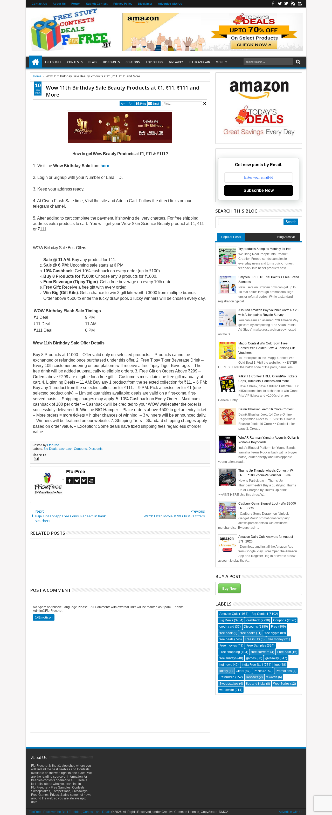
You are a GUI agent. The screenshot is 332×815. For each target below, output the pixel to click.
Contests (75, 62)
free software (260, 652)
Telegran (286, 4)
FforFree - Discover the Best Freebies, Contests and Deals (69, 812)
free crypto (272, 633)
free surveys (228, 658)
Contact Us (39, 3)
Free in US (252, 639)
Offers (240, 671)
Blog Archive (286, 237)
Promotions (284, 671)
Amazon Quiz (228, 614)
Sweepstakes (228, 683)
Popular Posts (231, 237)
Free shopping (229, 652)
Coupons (133, 62)
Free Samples (256, 645)
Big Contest (260, 614)
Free (274, 626)
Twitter (279, 4)
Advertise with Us (170, 3)
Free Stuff (53, 62)
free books (247, 633)
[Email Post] (35, 459)
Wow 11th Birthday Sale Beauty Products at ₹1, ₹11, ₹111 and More (122, 91)
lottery (223, 671)
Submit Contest (97, 3)
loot (277, 665)
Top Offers (154, 62)
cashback (65, 449)
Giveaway (176, 62)
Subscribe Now (259, 190)
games (251, 658)
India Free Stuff (252, 665)
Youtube (299, 4)
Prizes (258, 671)
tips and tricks (255, 683)
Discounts (111, 62)
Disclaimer (145, 3)
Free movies (228, 645)
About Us (59, 3)
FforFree (53, 445)
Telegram (84, 480)
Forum (75, 3)
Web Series (281, 683)
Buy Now (229, 588)
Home (35, 62)
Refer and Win (199, 62)
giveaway (272, 658)
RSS (293, 4)
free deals (226, 639)
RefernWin (226, 677)
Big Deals (50, 449)
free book (226, 633)
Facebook (272, 4)
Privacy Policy (122, 3)
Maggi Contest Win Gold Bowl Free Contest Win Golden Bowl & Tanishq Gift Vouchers (266, 348)
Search (297, 62)
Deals (92, 62)
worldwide (226, 690)
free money (275, 639)
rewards (271, 677)
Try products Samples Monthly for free (265, 249)
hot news (225, 665)
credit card (226, 626)
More (220, 62)
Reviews (252, 677)
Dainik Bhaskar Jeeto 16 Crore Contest (265, 409)
